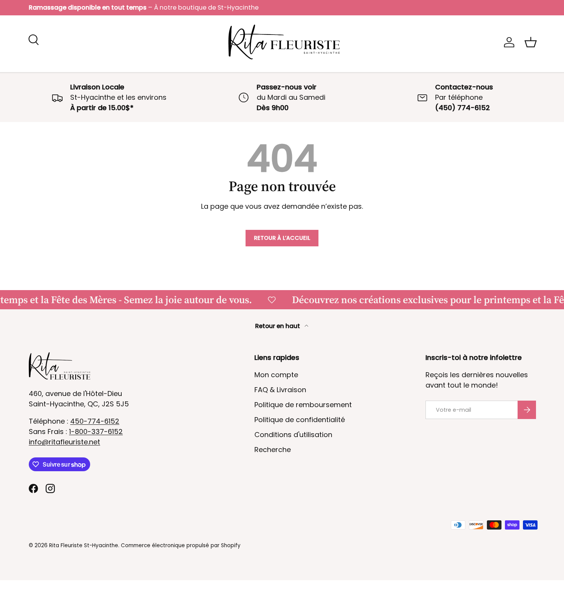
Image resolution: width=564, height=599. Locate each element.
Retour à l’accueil (282, 238)
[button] (530, 42)
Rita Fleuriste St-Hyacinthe (83, 545)
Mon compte (276, 375)
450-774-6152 (94, 421)
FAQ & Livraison (280, 389)
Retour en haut (278, 326)
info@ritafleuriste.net (64, 442)
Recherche (272, 449)
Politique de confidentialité (299, 419)
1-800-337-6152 (96, 431)
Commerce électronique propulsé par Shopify (181, 545)
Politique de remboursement (303, 404)
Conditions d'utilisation (293, 434)
